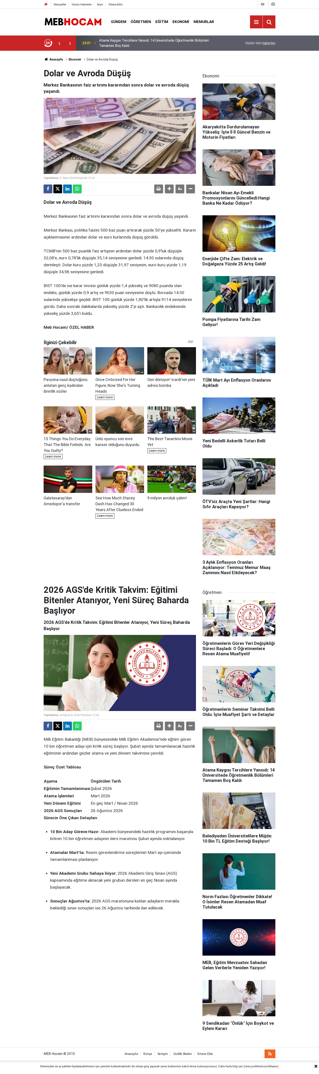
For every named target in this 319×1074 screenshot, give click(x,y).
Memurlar (204, 22)
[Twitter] (57, 189)
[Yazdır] (158, 189)
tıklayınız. (273, 1066)
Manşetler (60, 4)
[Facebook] (48, 189)
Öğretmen (141, 22)
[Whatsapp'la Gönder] (77, 189)
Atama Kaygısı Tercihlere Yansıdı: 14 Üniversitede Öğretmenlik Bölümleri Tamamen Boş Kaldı (154, 43)
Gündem (118, 22)
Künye (147, 1054)
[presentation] (59, 43)
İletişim (163, 1054)
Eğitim (161, 22)
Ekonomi (181, 22)
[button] (169, 189)
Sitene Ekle (115, 4)
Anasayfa (56, 59)
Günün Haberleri (82, 4)
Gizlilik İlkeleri (182, 1054)
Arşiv (100, 4)
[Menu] (256, 22)
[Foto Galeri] (273, 4)
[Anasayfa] (46, 4)
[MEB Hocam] (73, 22)
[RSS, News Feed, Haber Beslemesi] (270, 1053)
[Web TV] (262, 4)
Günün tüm (260, 43)
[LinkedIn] (67, 189)
